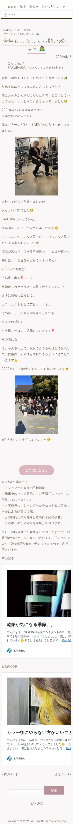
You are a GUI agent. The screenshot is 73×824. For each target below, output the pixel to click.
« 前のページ (10, 774)
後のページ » (63, 774)
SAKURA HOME (11, 30)
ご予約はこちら (36, 470)
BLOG (27, 30)
